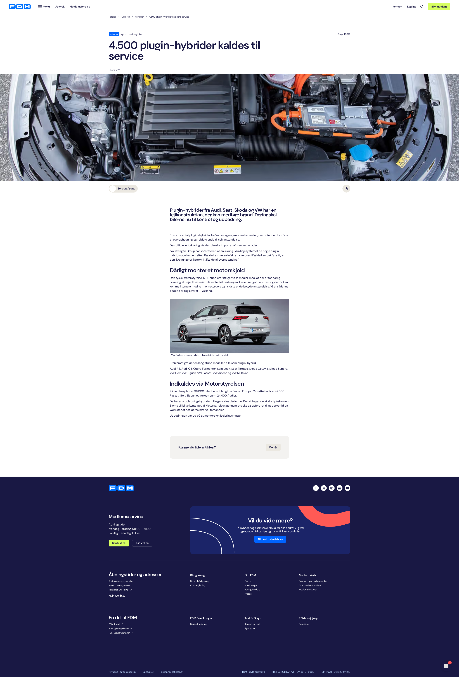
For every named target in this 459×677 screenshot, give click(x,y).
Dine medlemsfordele (310, 585)
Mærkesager (251, 585)
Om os (248, 581)
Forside (112, 16)
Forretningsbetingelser (171, 672)
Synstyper (250, 628)
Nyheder (139, 16)
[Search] (422, 6)
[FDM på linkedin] (339, 488)
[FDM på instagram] (332, 488)
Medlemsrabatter (308, 589)
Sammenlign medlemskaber (313, 581)
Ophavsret (148, 672)
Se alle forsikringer (199, 624)
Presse (248, 593)
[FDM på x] (324, 488)
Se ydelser (304, 624)
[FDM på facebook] (316, 488)
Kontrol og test (252, 624)
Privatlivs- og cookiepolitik (122, 672)
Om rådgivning (197, 585)
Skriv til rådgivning (199, 581)
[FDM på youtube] (347, 488)
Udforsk (126, 16)
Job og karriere (252, 589)
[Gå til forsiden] (20, 6)
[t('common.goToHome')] (121, 488)
